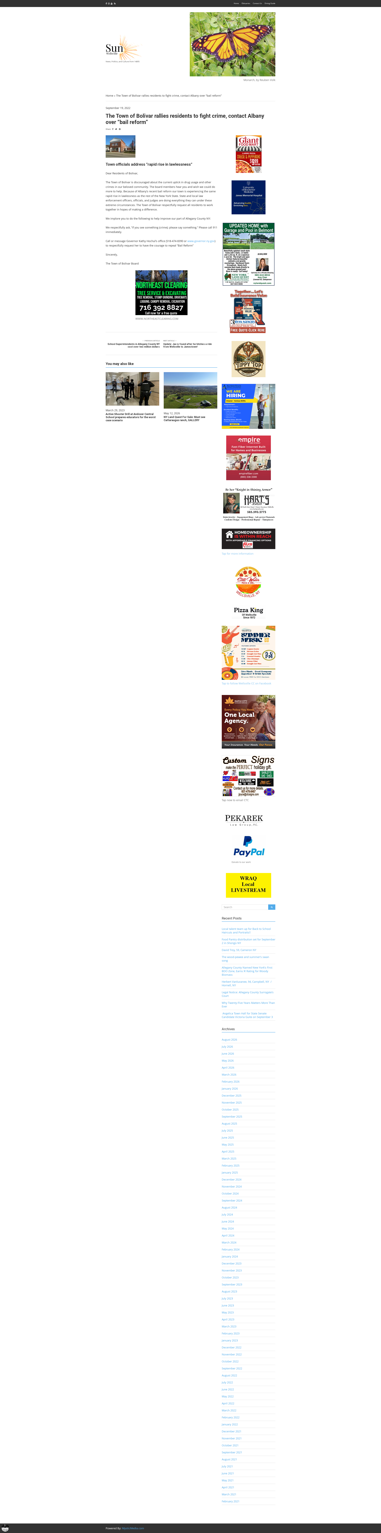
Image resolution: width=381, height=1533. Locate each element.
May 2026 (228, 1060)
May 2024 (228, 1228)
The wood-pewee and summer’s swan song (245, 958)
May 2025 (228, 1144)
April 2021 (228, 1487)
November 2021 (232, 1438)
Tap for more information (237, 553)
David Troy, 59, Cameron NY (239, 950)
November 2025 (232, 1102)
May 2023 (228, 1312)
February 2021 (230, 1501)
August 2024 (229, 1207)
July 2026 (227, 1046)
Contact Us (257, 3)
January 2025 (230, 1172)
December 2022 (231, 1347)
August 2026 (229, 1039)
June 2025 (228, 1137)
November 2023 (232, 1270)
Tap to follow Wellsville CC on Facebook (246, 683)
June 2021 (228, 1473)
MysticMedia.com (133, 1528)
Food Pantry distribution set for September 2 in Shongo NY (248, 941)
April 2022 (228, 1403)
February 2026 (230, 1081)
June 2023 (228, 1305)
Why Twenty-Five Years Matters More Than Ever (248, 1004)
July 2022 (227, 1382)
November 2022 (232, 1354)
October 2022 (230, 1361)
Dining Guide (270, 3)
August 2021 (229, 1459)
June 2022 (228, 1389)
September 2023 (232, 1284)
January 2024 (230, 1256)
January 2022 (230, 1424)
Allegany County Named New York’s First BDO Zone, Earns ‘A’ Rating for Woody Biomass (247, 971)
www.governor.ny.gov (201, 241)
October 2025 (230, 1109)
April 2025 (228, 1151)
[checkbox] (5, 1528)
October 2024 (230, 1193)
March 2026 (229, 1074)
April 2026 (228, 1067)
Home (236, 3)
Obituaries (246, 3)
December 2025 (231, 1095)
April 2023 (228, 1319)
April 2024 (228, 1235)
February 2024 (230, 1249)
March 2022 (229, 1410)
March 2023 (229, 1326)
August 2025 (229, 1123)
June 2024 (228, 1221)
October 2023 (230, 1277)
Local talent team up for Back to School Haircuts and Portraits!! (246, 930)
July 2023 (227, 1298)
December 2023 (231, 1263)
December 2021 (231, 1431)
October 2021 (230, 1445)
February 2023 (230, 1333)
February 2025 (230, 1165)
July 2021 (227, 1466)
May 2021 (228, 1480)
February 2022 (230, 1417)
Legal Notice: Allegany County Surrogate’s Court (248, 994)
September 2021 (232, 1452)
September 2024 (232, 1200)
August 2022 (229, 1375)
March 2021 (229, 1494)
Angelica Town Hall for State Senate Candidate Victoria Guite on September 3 (247, 1015)
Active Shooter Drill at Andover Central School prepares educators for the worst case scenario (131, 417)
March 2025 (229, 1158)
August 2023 (229, 1291)
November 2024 (232, 1186)
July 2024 (227, 1214)
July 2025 (227, 1130)
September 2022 (232, 1368)
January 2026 (230, 1088)
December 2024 (231, 1179)
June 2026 (228, 1053)
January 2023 (230, 1340)
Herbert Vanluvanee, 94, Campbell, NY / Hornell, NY (247, 983)
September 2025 (232, 1116)
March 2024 (229, 1242)
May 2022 (228, 1396)
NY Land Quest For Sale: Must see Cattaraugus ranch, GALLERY (184, 418)
